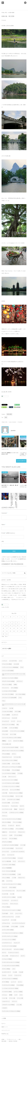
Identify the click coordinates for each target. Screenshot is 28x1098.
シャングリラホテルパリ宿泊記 (8, 773)
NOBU (15, 684)
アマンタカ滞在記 (19, 828)
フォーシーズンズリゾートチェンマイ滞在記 (11, 819)
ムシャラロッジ (14, 900)
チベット (19, 721)
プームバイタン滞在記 (7, 664)
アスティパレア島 (16, 763)
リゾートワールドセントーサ (8, 890)
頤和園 (10, 994)
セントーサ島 (13, 734)
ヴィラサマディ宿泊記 (7, 991)
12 (14, 625)
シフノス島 (22, 845)
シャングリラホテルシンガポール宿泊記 (10, 783)
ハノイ (9, 740)
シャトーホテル (15, 802)
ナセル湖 (21, 972)
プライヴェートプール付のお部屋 (9, 697)
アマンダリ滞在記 (13, 838)
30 (3, 634)
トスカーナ (4, 708)
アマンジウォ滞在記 (17, 822)
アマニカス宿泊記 (6, 753)
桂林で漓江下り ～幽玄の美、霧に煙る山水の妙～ (10, 486)
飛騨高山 (4, 740)
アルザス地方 (5, 913)
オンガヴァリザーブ (6, 972)
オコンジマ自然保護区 (7, 867)
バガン (13, 968)
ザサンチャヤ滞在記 (6, 822)
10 (6, 625)
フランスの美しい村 (6, 744)
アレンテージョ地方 (21, 890)
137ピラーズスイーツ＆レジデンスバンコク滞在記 (12, 750)
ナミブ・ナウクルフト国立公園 (8, 871)
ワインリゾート (5, 687)
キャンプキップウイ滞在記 (7, 694)
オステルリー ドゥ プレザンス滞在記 (10, 678)
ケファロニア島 (17, 757)
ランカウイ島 (5, 894)
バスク (21, 994)
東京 (18, 724)
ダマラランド (19, 681)
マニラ (14, 861)
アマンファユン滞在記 (7, 684)
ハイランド (4, 660)
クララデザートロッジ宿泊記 (13, 799)
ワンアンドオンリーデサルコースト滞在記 (11, 1011)
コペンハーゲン (18, 913)
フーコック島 (20, 998)
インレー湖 (4, 998)
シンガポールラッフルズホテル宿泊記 (10, 845)
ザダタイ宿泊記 (12, 887)
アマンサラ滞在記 (16, 770)
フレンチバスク (19, 848)
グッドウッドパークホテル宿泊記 (9, 946)
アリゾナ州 (4, 812)
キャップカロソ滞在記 (20, 694)
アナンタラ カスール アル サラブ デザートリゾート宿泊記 (13, 674)
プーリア (13, 721)
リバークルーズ (10, 854)
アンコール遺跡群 (6, 714)
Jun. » (6, 636)
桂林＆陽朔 (11, 12)
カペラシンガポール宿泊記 (7, 929)
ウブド (11, 913)
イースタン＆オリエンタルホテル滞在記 (10, 965)
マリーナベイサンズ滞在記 (7, 796)
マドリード (14, 1001)
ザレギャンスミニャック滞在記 (15, 793)
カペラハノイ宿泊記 (18, 991)
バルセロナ (4, 1008)
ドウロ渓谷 (20, 773)
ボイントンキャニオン (7, 949)
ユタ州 (10, 835)
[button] (25, 3)
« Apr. (3, 636)
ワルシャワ (4, 887)
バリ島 (19, 874)
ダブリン (14, 753)
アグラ (3, 799)
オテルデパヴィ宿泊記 (18, 740)
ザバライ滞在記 (5, 981)
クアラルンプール (6, 923)
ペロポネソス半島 (6, 763)
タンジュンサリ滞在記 (15, 789)
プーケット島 (12, 998)
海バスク (18, 825)
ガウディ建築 (17, 711)
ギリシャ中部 (5, 955)
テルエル (4, 975)
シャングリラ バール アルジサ (18, 923)
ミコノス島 (19, 1004)
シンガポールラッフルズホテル (17, 851)
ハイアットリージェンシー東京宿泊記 (10, 667)
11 (10, 625)
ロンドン (20, 981)
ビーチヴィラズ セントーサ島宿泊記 (9, 978)
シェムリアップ (5, 920)
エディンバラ (5, 789)
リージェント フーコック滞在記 (9, 939)
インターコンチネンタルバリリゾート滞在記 (11, 884)
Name (3, 524)
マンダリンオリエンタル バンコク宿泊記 (10, 962)
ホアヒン (4, 825)
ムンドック (13, 981)
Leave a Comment (12, 422)
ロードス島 (13, 920)
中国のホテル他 (24, 472)
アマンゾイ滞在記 (6, 877)
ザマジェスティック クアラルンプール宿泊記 (11, 766)
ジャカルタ (20, 858)
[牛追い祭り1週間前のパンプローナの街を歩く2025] (10, 441)
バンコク (10, 975)
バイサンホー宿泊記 (13, 727)
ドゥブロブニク (5, 900)
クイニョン (4, 994)
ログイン (4, 1023)
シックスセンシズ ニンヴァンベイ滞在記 (10, 786)
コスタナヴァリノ (6, 1001)
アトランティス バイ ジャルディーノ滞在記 (11, 910)
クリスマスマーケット (7, 942)
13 (17, 625)
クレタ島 (15, 972)
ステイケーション (6, 718)
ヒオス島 (19, 897)
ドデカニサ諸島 (14, 926)
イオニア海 (4, 793)
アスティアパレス (14, 903)
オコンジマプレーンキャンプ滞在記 (9, 760)
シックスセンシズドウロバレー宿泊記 (10, 988)
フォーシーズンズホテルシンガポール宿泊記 (11, 737)
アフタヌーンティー (14, 955)
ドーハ (21, 747)
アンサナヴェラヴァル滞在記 (8, 985)
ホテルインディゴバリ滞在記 (8, 724)
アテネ (21, 667)
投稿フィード (5, 1027)
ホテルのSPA (5, 731)
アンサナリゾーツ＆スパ (13, 952)
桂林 (6, 417)
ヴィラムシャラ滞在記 (7, 959)
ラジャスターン (5, 806)
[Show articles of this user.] (5, 429)
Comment (4, 513)
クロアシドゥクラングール (7, 916)
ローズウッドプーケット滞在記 (8, 897)
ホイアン (23, 955)
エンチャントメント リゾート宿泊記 (9, 779)
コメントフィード (6, 1030)
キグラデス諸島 (5, 926)
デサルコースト (21, 832)
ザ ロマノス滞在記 (6, 968)
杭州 (3, 880)
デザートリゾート (12, 776)
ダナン (3, 854)
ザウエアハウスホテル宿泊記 (8, 681)
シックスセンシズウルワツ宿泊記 (9, 691)
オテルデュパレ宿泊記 (7, 841)
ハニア (15, 994)
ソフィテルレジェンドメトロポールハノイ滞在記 (12, 933)
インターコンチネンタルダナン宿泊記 (10, 747)
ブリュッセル (5, 734)
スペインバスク (5, 851)
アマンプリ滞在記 (6, 907)
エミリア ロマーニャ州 (7, 809)
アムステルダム (14, 806)
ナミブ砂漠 (4, 727)
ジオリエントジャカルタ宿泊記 (8, 874)
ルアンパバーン (21, 861)
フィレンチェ (5, 903)
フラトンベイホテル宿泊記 (7, 670)
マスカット (21, 809)
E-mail (3, 533)
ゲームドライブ (5, 721)
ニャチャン (4, 835)
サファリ (4, 952)
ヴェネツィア (17, 942)
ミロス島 (22, 926)
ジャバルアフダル (13, 660)
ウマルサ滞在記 (20, 985)
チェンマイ (4, 838)
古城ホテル (4, 832)
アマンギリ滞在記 (6, 770)
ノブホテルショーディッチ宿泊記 (16, 812)
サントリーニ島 (19, 796)
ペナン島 (4, 776)
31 (6, 634)
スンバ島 (12, 894)
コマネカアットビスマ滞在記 (8, 1004)
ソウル (20, 697)
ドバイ (20, 660)
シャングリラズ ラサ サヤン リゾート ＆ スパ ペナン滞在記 (13, 705)
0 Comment (4, 20)
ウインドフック (12, 832)
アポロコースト (21, 877)
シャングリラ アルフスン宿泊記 (9, 858)
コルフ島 (11, 708)
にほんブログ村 (5, 607)
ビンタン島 (16, 664)
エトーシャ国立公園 (6, 861)
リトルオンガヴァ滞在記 (7, 711)
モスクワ (22, 806)
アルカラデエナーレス (7, 757)
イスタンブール (17, 975)
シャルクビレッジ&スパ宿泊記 (8, 864)
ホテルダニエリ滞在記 (18, 949)
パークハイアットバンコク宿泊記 (17, 731)
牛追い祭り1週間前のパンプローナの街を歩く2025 (10, 453)
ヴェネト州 (14, 718)
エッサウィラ (15, 714)
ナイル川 (18, 916)
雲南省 (15, 809)
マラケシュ (4, 815)
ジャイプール (9, 880)
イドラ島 (14, 877)
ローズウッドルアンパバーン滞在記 (9, 936)
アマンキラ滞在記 (18, 835)
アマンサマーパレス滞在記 (7, 828)
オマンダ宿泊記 (14, 687)
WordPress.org (5, 1033)
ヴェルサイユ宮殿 (6, 802)
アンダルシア (11, 825)
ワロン (3, 700)
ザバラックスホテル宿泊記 (7, 848)
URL (3, 541)
